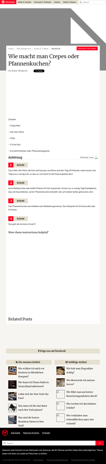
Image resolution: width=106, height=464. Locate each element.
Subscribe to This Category (87, 48)
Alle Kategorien (24, 48)
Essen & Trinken (41, 48)
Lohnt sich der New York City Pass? (33, 396)
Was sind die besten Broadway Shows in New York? (31, 421)
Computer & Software (42, 2)
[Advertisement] (39, 95)
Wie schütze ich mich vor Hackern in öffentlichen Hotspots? (31, 372)
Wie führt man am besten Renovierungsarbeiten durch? (81, 394)
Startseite (15, 432)
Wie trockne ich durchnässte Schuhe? (81, 405)
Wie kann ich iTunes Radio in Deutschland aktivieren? (33, 384)
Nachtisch (55, 48)
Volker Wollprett (19, 70)
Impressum (38, 459)
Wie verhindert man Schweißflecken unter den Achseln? (80, 419)
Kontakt (46, 432)
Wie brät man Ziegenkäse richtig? (79, 370)
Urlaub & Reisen (69, 2)
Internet (57, 2)
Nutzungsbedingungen (57, 459)
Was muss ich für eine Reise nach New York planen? (32, 408)
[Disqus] (53, 276)
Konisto (10, 2)
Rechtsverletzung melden (83, 459)
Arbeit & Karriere (24, 2)
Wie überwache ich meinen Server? (80, 382)
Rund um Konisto (31, 432)
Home (11, 48)
